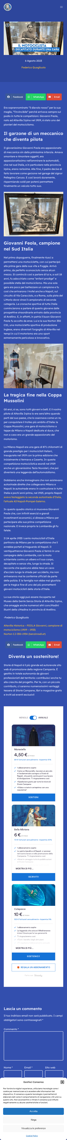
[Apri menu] (61, 7)
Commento (11, 1029)
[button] (62, 1082)
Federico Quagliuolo (34, 67)
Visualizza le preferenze (33, 1128)
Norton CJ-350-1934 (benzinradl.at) (25, 633)
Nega (33, 1119)
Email (57, 97)
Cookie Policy (32, 1136)
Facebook (18, 97)
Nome (8, 1067)
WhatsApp (38, 97)
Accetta (33, 1111)
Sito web (50, 1067)
